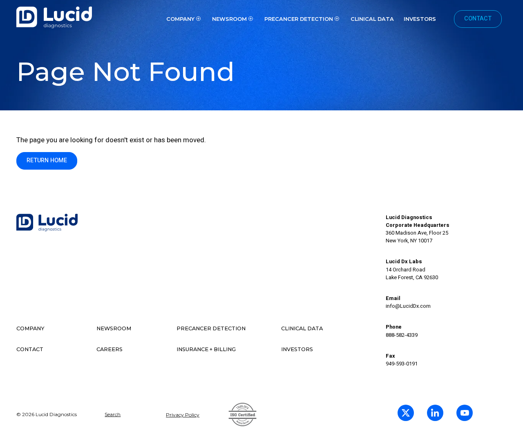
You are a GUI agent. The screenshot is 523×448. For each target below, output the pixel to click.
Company (30, 328)
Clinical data (302, 328)
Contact (478, 18)
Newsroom (113, 328)
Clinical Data (372, 19)
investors (420, 19)
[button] (184, 18)
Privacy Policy (182, 415)
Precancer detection (211, 328)
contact (29, 349)
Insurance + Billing (206, 349)
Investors (297, 349)
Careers (109, 349)
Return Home (47, 160)
